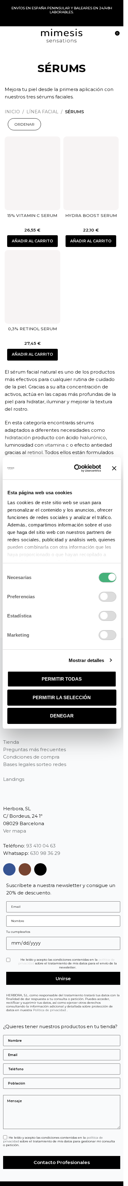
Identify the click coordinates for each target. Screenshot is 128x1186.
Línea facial (42, 112)
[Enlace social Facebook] (9, 869)
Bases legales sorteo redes (34, 764)
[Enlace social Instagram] (25, 869)
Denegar (62, 715)
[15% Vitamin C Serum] (32, 173)
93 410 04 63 (41, 846)
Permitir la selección (62, 697)
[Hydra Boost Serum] (91, 173)
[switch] (107, 597)
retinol (35, 452)
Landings (13, 779)
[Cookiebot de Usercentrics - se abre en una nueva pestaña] (76, 468)
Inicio (12, 112)
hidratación (18, 437)
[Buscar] (103, 35)
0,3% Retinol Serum (32, 328)
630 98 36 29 (45, 853)
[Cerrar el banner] (114, 468)
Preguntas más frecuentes (34, 749)
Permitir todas (62, 679)
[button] (32, 241)
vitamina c (57, 445)
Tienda (11, 742)
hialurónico (93, 437)
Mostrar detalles (86, 660)
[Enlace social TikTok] (40, 869)
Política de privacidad (50, 1010)
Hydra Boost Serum (91, 215)
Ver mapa (14, 831)
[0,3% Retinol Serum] (32, 287)
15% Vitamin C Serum (32, 215)
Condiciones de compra (31, 757)
